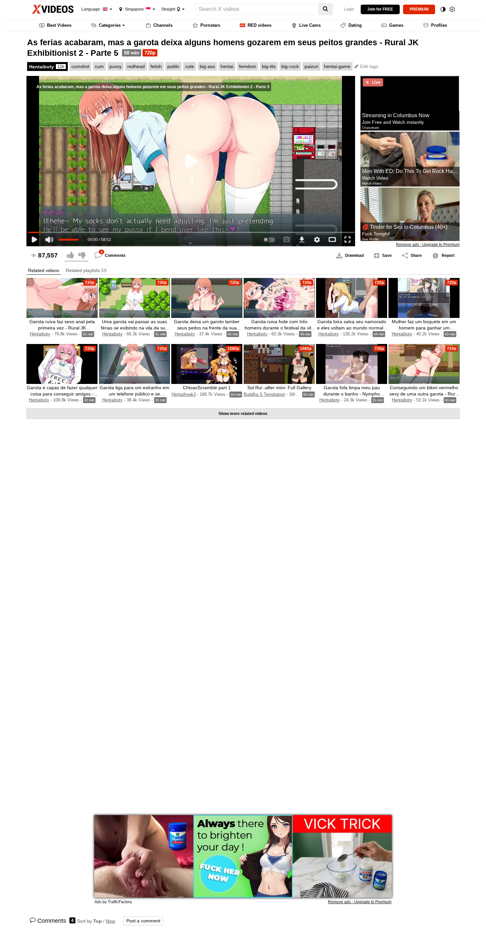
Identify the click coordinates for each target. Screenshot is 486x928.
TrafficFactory (120, 902)
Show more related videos (243, 413)
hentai (227, 66)
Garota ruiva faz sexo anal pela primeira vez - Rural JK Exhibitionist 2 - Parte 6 (62, 328)
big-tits (269, 66)
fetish (156, 66)
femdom (247, 66)
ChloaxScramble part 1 (207, 387)
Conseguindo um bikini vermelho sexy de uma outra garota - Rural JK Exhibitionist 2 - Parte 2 (424, 394)
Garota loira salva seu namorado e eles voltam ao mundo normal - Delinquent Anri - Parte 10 (351, 328)
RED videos (259, 25)
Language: (91, 9)
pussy (115, 66)
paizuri (311, 66)
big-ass (207, 66)
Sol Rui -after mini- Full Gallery (279, 387)
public (173, 66)
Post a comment (143, 920)
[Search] (325, 9)
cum (99, 66)
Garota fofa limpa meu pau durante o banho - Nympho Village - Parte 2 (351, 394)
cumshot (80, 66)
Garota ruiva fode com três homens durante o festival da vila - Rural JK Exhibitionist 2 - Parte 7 (279, 328)
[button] (43, 270)
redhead (136, 66)
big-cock (290, 66)
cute (189, 66)
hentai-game (337, 66)
